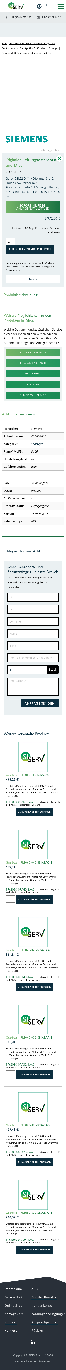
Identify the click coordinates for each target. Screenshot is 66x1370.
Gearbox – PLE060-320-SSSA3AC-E (29, 1213)
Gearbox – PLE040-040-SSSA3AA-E (29, 950)
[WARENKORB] (45, 6)
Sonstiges (54, 48)
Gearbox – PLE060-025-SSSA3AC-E (29, 1125)
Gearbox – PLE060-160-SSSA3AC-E (29, 775)
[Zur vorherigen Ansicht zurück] (59, 161)
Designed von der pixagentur (33, 1361)
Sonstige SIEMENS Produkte (33, 48)
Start (4, 43)
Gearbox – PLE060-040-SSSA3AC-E (29, 862)
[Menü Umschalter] (61, 6)
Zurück (33, 279)
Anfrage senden (40, 703)
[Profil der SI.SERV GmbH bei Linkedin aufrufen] (33, 1342)
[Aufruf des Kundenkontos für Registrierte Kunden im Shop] (39, 6)
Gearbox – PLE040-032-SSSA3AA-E (29, 1037)
